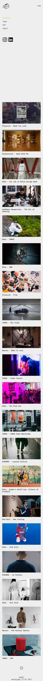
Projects (7, 18)
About (5, 28)
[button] (21, 668)
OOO (4, 25)
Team (5, 21)
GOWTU (21, 677)
